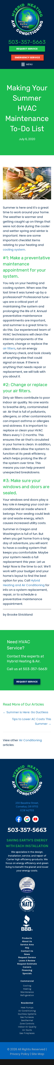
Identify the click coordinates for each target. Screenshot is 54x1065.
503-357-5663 (27, 42)
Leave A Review (27, 960)
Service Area (27, 944)
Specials (27, 973)
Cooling (27, 985)
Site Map (38, 1054)
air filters (9, 348)
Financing (27, 970)
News (27, 954)
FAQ (27, 947)
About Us (27, 941)
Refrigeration (27, 995)
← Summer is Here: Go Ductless (25, 712)
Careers (27, 967)
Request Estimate (27, 963)
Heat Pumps (27, 1007)
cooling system (14, 250)
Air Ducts (27, 1030)
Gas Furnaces (27, 1017)
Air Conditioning (30, 740)
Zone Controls (27, 1023)
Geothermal (27, 1020)
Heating (27, 988)
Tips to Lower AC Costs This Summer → (31, 721)
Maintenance (27, 992)
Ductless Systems (27, 1014)
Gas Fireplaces (27, 1033)
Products (27, 938)
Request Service (27, 957)
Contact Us (27, 951)
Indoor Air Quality (27, 1026)
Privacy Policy (19, 1054)
